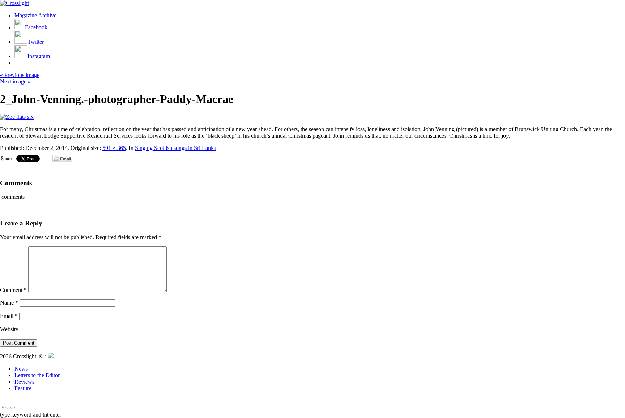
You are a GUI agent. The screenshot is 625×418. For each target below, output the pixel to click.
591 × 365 (114, 148)
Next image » (15, 81)
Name (9, 303)
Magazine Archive (35, 15)
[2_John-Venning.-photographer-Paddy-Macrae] (17, 117)
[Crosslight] (14, 3)
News (21, 369)
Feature (22, 388)
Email (9, 316)
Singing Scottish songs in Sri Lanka (175, 148)
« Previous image (19, 75)
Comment (13, 290)
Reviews (24, 382)
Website (9, 329)
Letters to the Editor (37, 375)
